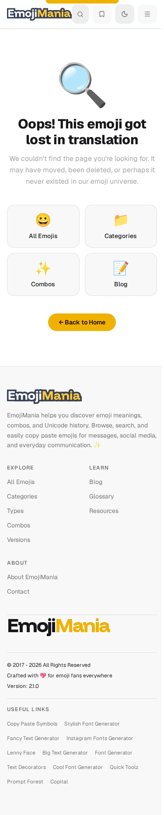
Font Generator (114, 752)
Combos (43, 274)
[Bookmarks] (102, 14)
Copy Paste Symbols (32, 723)
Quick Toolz (124, 767)
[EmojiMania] (82, 396)
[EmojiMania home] (39, 14)
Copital (59, 781)
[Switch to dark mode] (124, 14)
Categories (121, 225)
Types (15, 511)
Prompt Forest (25, 781)
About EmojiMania (32, 577)
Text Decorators (26, 767)
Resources (104, 511)
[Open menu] (147, 14)
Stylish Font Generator (92, 723)
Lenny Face (21, 752)
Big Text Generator (65, 752)
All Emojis (43, 225)
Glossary (101, 496)
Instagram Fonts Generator (99, 738)
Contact (18, 591)
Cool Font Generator (78, 767)
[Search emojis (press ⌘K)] (80, 14)
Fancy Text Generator (33, 738)
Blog (121, 274)
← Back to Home (82, 322)
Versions (18, 540)
